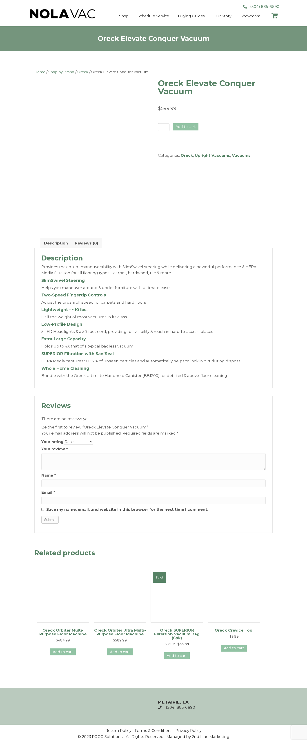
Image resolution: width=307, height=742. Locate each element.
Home (39, 72)
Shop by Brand (61, 72)
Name (48, 475)
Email (48, 492)
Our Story (222, 16)
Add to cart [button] (63, 652)
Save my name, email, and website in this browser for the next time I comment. (127, 509)
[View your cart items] (274, 16)
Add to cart (186, 127)
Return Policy (118, 730)
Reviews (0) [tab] (86, 243)
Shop (124, 16)
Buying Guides (191, 16)
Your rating (52, 441)
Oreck (82, 72)
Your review (54, 449)
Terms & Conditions (153, 730)
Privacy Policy (189, 730)
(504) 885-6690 (180, 707)
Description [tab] (56, 243)
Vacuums (241, 155)
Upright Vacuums (212, 155)
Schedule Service (153, 16)
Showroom (250, 16)
